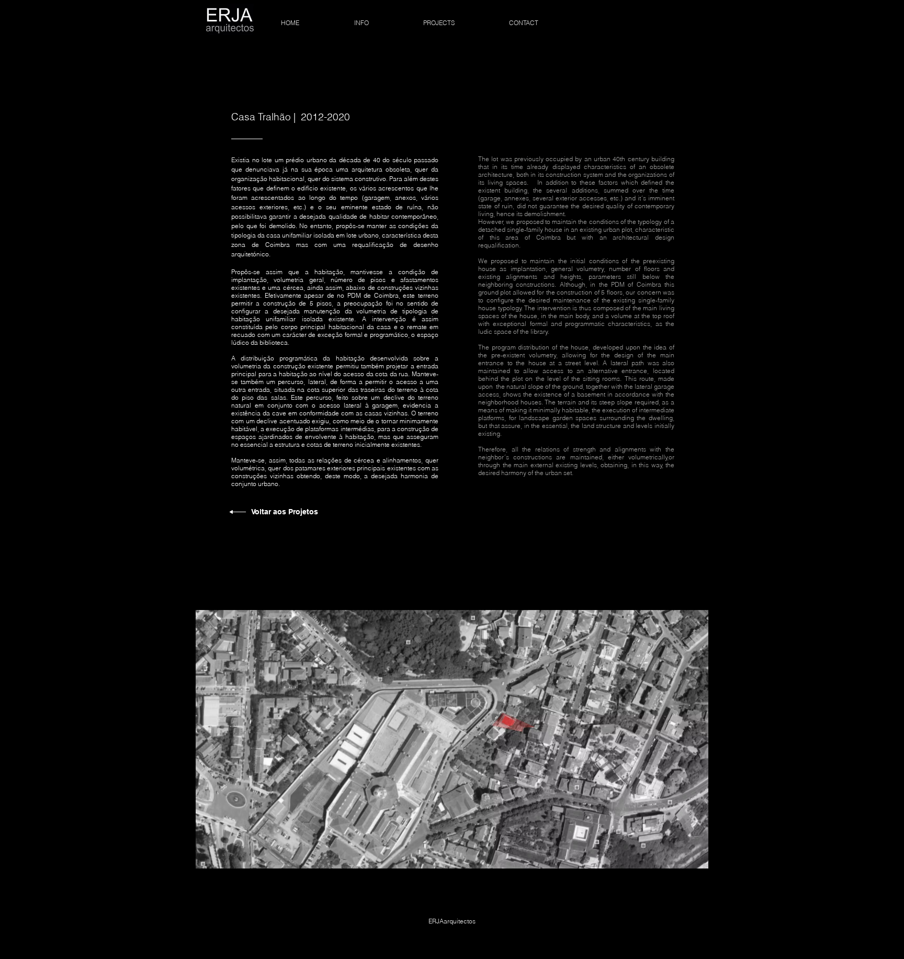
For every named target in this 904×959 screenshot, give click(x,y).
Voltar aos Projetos (284, 511)
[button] (452, 739)
